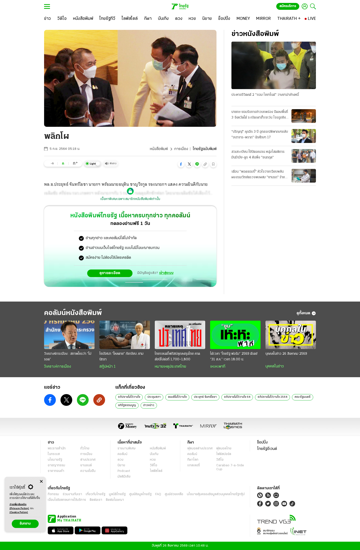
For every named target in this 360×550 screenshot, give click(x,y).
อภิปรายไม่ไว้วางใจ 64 (237, 397)
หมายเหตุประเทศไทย (170, 367)
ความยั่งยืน (88, 471)
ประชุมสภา (154, 397)
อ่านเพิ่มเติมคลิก (19, 506)
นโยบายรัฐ (55, 460)
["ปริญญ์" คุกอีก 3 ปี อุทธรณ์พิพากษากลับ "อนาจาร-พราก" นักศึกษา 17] (303, 136)
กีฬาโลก (192, 460)
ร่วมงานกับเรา (72, 494)
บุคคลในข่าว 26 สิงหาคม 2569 (286, 354)
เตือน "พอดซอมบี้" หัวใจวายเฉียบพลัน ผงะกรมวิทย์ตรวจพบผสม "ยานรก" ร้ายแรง (258, 175)
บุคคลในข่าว (274, 366)
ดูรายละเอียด (109, 273)
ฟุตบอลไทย (223, 448)
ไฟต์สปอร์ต (223, 454)
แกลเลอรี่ (193, 465)
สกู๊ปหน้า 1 (107, 367)
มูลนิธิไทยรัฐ (117, 494)
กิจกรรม (53, 494)
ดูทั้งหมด (303, 313)
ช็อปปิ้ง (262, 443)
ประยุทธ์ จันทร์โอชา (205, 397)
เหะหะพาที (217, 367)
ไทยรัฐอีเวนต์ (267, 449)
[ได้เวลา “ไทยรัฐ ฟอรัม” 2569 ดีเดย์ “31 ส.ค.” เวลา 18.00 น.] (235, 335)
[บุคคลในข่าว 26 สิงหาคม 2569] (290, 335)
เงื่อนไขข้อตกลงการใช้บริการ (67, 500)
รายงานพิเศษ (127, 448)
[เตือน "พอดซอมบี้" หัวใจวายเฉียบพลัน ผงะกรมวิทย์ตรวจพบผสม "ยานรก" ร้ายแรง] (303, 176)
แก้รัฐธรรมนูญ (127, 405)
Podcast (124, 471)
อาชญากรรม (56, 465)
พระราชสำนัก (57, 448)
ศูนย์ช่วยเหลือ (174, 494)
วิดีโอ (153, 465)
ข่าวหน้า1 (148, 405)
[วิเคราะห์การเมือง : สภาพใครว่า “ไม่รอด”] (69, 335)
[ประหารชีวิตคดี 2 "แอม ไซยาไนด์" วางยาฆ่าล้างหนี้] (273, 65)
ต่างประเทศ (88, 460)
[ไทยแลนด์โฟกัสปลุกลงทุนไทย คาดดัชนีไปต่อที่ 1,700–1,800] (180, 335)
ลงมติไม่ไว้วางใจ (177, 397)
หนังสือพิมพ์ (159, 149)
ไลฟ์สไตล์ (156, 471)
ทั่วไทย (84, 448)
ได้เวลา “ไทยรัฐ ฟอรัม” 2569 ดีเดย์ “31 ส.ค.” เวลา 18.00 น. (233, 356)
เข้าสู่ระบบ (166, 273)
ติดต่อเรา (96, 500)
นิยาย (121, 465)
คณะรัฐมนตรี (303, 397)
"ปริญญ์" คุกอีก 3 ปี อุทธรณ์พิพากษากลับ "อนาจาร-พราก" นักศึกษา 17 (259, 134)
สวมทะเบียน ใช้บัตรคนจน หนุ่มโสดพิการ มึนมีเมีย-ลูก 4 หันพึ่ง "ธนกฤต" (258, 154)
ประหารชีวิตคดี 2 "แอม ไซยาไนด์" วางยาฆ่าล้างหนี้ (265, 95)
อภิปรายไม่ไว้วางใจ (129, 397)
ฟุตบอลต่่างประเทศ (200, 448)
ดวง (120, 460)
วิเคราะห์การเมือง (57, 367)
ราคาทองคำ (56, 471)
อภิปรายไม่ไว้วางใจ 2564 (272, 397)
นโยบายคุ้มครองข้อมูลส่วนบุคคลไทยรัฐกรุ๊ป (216, 494)
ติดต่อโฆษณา (115, 500)
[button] (181, 164)
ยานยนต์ (86, 465)
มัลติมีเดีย (124, 477)
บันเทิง (154, 454)
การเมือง (181, 149)
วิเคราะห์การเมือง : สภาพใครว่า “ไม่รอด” (67, 356)
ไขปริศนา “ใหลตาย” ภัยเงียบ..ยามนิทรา (121, 356)
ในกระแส (54, 454)
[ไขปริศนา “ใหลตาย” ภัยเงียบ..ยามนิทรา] (124, 335)
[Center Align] (41, 481)
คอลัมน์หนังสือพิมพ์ (73, 313)
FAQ (158, 494)
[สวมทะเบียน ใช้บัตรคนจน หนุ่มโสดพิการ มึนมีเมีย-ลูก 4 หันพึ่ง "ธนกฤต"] (303, 156)
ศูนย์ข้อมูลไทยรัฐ (140, 494)
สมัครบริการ (287, 6)
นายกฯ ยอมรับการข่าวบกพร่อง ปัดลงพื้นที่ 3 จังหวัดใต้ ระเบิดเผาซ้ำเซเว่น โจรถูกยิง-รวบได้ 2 (259, 115)
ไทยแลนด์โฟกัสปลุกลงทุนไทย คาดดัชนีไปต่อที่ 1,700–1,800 (177, 356)
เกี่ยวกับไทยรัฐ (95, 494)
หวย (153, 460)
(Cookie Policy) (19, 512)
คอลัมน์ (122, 454)
